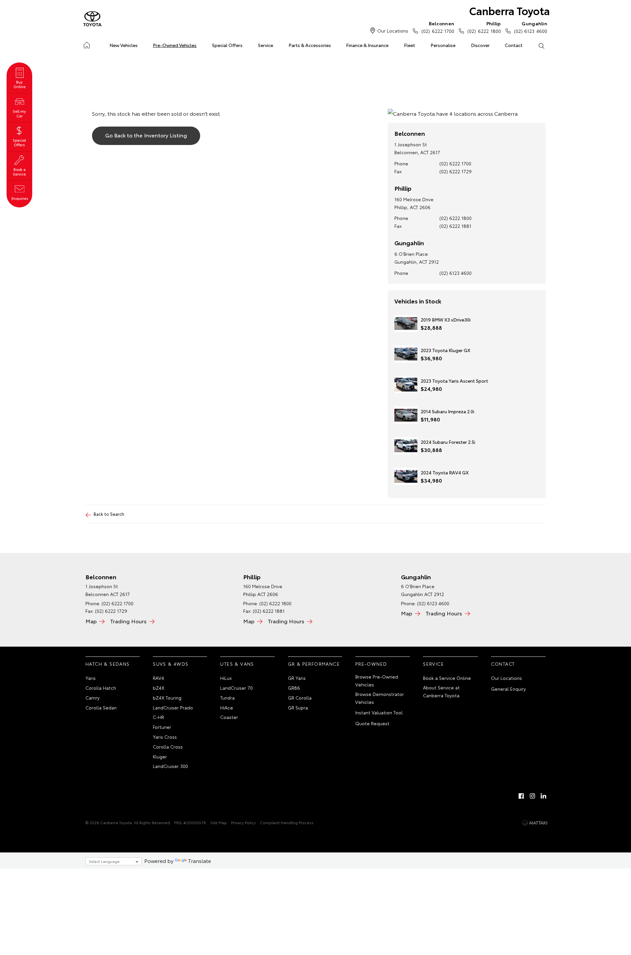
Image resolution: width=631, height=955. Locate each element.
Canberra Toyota (509, 10)
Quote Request (372, 723)
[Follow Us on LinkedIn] (543, 796)
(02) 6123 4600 (530, 27)
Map (91, 621)
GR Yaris (297, 678)
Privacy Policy (243, 822)
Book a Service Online (447, 678)
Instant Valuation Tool (379, 712)
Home (86, 44)
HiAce (226, 707)
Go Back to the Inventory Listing (146, 135)
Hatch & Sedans (107, 663)
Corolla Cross (168, 746)
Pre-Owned (371, 663)
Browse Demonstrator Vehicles (379, 698)
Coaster (229, 717)
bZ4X (158, 687)
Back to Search (109, 514)
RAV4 (158, 678)
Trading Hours (128, 621)
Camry (92, 697)
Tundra (227, 697)
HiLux (226, 678)
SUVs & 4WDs (170, 663)
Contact (514, 45)
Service (265, 45)
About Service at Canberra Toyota (441, 691)
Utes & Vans (237, 663)
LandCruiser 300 (170, 766)
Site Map (218, 822)
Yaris (90, 678)
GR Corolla (300, 697)
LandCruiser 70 (236, 687)
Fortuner (162, 727)
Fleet (409, 45)
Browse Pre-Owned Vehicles (376, 680)
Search (541, 45)
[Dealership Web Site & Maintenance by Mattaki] (535, 822)
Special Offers (227, 45)
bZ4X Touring (167, 697)
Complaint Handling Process (287, 822)
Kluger (160, 756)
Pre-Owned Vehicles (175, 45)
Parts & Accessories (310, 45)
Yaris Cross (165, 736)
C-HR (158, 717)
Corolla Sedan (101, 707)
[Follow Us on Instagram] (532, 796)
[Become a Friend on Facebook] (521, 796)
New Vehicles (123, 45)
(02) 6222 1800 (484, 27)
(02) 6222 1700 (437, 27)
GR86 (294, 687)
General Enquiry (508, 688)
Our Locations (392, 30)
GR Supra (298, 707)
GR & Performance (314, 663)
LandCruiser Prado (173, 707)
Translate (199, 860)
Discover (480, 45)
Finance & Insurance (367, 45)
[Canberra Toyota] (92, 19)
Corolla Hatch (100, 687)
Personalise (443, 45)
